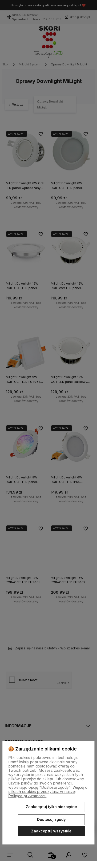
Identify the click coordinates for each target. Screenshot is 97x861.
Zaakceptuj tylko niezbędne (51, 806)
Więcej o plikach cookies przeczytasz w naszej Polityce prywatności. (48, 791)
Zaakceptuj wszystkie (51, 831)
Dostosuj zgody (51, 819)
